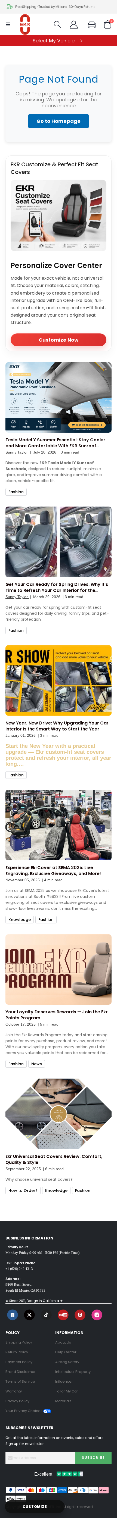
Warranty (13, 1391)
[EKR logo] (25, 24)
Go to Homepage (58, 121)
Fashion (16, 492)
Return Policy (16, 1352)
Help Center (65, 1352)
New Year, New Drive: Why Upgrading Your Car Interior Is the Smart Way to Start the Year (57, 726)
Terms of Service (20, 1381)
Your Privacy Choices (24, 1410)
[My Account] (74, 24)
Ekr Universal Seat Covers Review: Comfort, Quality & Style (53, 1160)
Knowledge (19, 919)
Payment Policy (18, 1361)
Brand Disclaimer (20, 1371)
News (36, 1064)
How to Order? (23, 1190)
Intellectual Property (73, 1371)
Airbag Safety (67, 1361)
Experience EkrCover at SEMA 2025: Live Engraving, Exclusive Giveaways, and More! (53, 871)
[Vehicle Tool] (94, 24)
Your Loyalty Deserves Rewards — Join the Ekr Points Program (56, 1015)
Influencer (64, 1381)
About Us (63, 1342)
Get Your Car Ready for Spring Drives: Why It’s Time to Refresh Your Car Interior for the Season (56, 588)
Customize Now (59, 339)
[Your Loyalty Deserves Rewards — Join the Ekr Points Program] (58, 969)
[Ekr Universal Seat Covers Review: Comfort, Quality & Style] (58, 1114)
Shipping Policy (18, 1342)
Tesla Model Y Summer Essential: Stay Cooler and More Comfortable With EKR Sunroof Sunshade (55, 443)
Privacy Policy (17, 1401)
